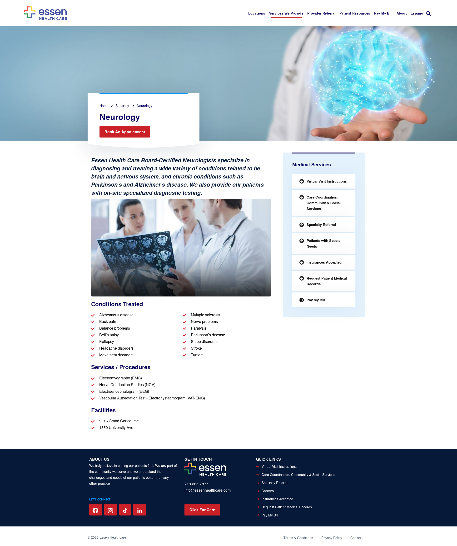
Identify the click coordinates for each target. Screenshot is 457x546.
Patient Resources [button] (354, 13)
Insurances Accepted (324, 262)
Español (417, 13)
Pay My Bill (383, 13)
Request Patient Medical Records (327, 281)
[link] (429, 13)
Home (104, 105)
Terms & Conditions (298, 537)
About (402, 13)
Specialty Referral (321, 224)
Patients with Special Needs (324, 243)
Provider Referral (321, 13)
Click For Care (202, 509)
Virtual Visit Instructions (327, 181)
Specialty (122, 105)
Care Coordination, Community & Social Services (324, 202)
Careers (268, 490)
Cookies (356, 537)
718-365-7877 (196, 483)
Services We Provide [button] (286, 13)
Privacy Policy (331, 537)
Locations (256, 13)
